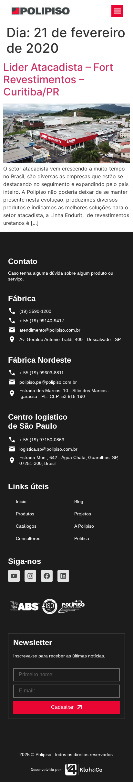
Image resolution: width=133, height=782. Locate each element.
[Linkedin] (63, 576)
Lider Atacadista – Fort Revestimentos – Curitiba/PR (58, 79)
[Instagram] (30, 576)
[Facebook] (47, 576)
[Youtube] (14, 576)
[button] (117, 11)
